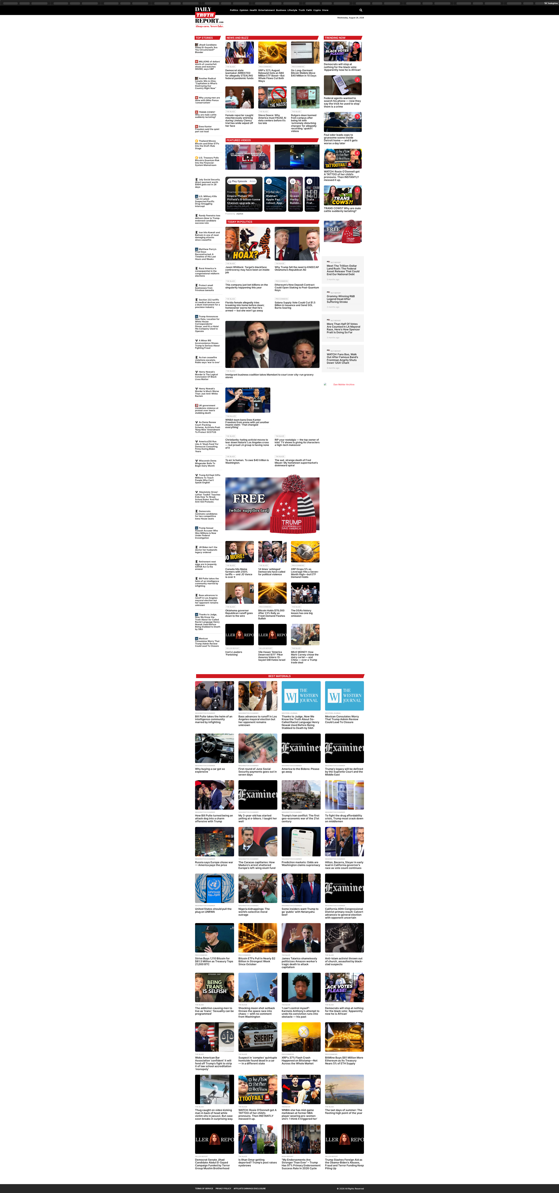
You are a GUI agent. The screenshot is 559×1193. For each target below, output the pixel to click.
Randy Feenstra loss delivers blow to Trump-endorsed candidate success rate (207, 219)
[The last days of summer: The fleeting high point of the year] (344, 1089)
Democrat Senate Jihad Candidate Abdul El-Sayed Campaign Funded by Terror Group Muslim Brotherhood (212, 1164)
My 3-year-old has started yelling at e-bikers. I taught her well (257, 818)
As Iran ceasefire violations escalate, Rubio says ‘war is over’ (207, 360)
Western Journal (290, 713)
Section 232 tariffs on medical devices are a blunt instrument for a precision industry (207, 303)
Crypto (317, 10)
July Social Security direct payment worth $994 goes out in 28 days (207, 183)
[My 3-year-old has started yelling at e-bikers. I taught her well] (257, 795)
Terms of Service (204, 1188)
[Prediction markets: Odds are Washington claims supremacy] (301, 841)
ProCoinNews (265, 67)
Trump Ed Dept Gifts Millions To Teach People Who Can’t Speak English (207, 479)
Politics (234, 10)
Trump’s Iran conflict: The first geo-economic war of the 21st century (300, 818)
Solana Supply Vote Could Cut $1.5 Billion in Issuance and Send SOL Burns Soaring (295, 305)
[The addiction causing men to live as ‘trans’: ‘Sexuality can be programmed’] (214, 987)
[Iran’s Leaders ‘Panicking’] (239, 634)
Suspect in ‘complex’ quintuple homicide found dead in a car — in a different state (257, 1060)
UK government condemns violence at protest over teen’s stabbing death (206, 409)
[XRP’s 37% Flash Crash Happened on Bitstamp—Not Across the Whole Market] (301, 1037)
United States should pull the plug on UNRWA (213, 910)
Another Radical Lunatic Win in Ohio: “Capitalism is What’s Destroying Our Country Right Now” (206, 83)
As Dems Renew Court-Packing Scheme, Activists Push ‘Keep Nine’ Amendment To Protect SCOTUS (207, 427)
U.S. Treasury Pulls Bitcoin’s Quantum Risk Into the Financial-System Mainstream (207, 161)
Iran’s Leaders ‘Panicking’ (233, 653)
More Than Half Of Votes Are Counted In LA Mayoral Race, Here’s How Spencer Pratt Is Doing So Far (343, 328)
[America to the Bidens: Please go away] (301, 748)
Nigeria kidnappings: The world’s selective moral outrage (254, 911)
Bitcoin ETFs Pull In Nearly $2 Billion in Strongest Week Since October (256, 961)
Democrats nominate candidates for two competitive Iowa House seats (206, 515)
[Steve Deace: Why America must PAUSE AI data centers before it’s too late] (272, 97)
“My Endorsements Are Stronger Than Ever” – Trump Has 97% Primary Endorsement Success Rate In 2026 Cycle (301, 1164)
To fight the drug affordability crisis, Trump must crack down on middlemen (344, 818)
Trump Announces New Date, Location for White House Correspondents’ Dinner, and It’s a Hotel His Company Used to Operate (207, 323)
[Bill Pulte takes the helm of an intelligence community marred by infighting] (214, 696)
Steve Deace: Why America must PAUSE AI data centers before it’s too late (272, 119)
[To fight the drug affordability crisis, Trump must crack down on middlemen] (344, 795)
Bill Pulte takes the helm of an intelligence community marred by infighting (207, 582)
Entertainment (266, 10)
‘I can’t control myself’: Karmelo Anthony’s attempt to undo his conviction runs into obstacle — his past (300, 1012)
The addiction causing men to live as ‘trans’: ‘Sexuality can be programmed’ (214, 1011)
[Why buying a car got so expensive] (214, 748)
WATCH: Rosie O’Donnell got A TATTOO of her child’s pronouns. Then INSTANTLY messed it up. (342, 175)
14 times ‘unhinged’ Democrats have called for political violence (271, 572)
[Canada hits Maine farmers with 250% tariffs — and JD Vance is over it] (239, 551)
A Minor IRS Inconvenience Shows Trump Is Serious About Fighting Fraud (207, 344)
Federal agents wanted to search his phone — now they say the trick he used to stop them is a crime (342, 102)
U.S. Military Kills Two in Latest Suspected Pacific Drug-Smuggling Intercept (206, 201)
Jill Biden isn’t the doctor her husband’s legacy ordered (206, 550)
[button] (361, 10)
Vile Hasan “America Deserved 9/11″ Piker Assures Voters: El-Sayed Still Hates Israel (271, 656)
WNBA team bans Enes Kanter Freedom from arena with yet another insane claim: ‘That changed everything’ (247, 423)
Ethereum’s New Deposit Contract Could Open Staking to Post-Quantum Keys (297, 287)
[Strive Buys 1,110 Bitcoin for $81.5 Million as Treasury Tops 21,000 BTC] (214, 938)
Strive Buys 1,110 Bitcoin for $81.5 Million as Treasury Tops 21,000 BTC (214, 961)
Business (281, 10)
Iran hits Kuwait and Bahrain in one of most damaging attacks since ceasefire (207, 236)
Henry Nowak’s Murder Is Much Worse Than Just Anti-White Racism (207, 392)
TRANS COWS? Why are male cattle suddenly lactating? (205, 114)
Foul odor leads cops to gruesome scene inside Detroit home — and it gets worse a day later (341, 139)
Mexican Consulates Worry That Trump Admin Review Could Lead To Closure (207, 642)
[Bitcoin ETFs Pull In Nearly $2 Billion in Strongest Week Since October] (257, 938)
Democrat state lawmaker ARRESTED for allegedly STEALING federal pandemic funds (239, 74)
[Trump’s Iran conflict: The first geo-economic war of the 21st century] (301, 795)
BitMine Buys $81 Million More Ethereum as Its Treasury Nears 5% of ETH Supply (344, 1060)
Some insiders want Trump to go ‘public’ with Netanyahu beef (300, 911)
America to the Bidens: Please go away (300, 770)
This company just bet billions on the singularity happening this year (246, 286)
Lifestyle (292, 10)
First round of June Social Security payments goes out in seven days (257, 771)
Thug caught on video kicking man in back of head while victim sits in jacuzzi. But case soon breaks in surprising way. (214, 1114)
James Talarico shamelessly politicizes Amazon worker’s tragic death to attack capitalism (299, 963)
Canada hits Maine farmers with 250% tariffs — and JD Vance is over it (238, 573)
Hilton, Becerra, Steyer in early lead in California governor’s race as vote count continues (344, 865)
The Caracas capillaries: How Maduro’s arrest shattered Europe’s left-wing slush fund (256, 865)
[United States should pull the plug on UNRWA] (214, 888)
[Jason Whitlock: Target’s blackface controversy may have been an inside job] (247, 243)
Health (253, 10)
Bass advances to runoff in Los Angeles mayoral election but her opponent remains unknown (206, 600)
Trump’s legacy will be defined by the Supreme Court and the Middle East (344, 771)
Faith (309, 10)
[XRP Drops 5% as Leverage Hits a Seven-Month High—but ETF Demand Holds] (305, 551)
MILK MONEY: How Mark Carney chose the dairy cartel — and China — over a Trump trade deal (305, 657)
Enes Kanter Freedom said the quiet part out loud (207, 129)
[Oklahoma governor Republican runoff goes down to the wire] (239, 593)
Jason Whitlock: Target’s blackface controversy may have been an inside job (247, 270)
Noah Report (287, 1156)
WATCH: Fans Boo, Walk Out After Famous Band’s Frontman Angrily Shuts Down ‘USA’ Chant (342, 358)
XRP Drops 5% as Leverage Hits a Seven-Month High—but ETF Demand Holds (305, 573)
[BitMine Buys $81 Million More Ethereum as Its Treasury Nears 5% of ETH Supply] (344, 1037)
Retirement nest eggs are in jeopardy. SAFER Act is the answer (206, 565)
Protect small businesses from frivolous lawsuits (204, 288)
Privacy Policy (223, 1188)
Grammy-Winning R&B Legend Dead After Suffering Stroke (341, 299)
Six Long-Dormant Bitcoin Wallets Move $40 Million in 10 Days (303, 73)
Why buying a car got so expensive (210, 770)
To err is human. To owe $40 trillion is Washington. (247, 461)
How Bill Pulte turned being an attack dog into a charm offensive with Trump (214, 818)
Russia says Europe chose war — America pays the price (214, 864)
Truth (302, 10)
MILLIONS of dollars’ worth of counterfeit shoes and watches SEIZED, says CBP (207, 65)
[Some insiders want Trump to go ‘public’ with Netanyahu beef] (301, 888)
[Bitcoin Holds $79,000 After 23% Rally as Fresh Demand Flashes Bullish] (272, 593)
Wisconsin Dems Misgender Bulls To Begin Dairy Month (205, 463)
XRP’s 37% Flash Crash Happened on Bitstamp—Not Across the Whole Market (299, 1060)
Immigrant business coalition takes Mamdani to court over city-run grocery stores (269, 376)
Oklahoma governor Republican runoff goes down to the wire (239, 613)
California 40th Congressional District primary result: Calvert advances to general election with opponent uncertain (344, 913)
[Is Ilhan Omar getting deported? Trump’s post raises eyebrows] (257, 1139)
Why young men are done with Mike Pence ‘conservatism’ (207, 100)
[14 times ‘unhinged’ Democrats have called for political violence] (272, 551)
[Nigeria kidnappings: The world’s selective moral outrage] (257, 888)
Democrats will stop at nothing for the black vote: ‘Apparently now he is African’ (342, 67)
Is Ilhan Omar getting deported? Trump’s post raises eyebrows (257, 1162)
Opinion (243, 10)
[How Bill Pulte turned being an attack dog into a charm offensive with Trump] (214, 795)
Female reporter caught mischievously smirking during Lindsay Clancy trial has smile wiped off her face (239, 120)
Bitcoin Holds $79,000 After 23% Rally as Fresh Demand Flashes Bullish (271, 614)
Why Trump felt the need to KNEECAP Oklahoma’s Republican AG (297, 268)
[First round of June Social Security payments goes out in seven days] (257, 748)
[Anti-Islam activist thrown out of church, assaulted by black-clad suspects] (344, 938)
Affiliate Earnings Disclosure (250, 1188)
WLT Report (336, 262)
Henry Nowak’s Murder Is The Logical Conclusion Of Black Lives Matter (206, 375)
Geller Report (232, 648)
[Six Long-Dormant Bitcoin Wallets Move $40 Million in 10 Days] (305, 53)
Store (325, 10)
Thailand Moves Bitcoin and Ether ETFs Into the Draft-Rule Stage (207, 145)
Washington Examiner (205, 713)
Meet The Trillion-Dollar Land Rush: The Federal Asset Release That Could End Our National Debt (343, 270)
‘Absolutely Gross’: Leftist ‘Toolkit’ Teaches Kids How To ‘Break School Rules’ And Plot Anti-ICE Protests (207, 497)
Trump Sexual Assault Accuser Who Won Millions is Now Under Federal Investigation (206, 533)
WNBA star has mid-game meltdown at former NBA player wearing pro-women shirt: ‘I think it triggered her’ (299, 1114)
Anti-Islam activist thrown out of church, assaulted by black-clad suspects (344, 961)
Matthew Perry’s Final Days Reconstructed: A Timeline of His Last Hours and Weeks (205, 254)
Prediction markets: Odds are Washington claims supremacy (301, 864)
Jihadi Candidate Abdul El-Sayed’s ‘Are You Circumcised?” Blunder (206, 48)
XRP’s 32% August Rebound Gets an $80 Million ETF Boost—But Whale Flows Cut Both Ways (271, 75)
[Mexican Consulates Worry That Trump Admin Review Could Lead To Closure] (344, 696)
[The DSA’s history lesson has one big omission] (305, 593)
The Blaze (230, 67)
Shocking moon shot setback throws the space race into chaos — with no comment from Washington (256, 1012)
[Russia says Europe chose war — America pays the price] (214, 841)
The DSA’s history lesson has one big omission (302, 613)
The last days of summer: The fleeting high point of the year (343, 1111)
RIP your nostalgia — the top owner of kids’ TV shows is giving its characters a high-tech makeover (297, 442)
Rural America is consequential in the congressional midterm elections (207, 272)
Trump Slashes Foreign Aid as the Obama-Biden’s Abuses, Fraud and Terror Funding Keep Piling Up (344, 1164)
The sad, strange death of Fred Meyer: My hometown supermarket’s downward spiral (296, 463)
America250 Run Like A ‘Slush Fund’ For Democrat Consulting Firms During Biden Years (207, 446)
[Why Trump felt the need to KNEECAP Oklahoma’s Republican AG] (297, 243)
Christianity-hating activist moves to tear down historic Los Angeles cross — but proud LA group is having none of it (247, 443)
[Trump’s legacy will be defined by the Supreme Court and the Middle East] (344, 748)
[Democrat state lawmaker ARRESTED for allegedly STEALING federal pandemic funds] (239, 53)
